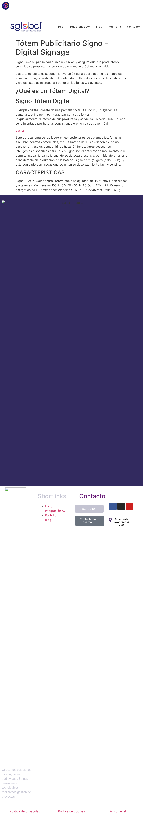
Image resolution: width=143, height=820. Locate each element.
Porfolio (50, 515)
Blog (99, 26)
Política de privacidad (25, 811)
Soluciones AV (80, 26)
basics (20, 130)
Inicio (60, 26)
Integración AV (55, 511)
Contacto (133, 26)
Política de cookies (71, 811)
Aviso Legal (118, 811)
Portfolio (114, 26)
